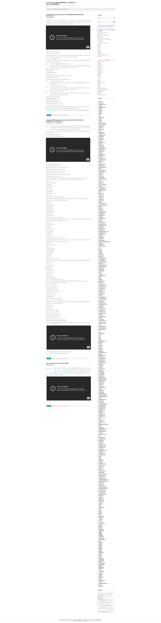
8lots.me (100, 119)
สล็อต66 (99, 56)
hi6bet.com (101, 238)
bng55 (100, 168)
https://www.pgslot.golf (102, 43)
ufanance (100, 469)
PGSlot (48, 9)
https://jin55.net (101, 65)
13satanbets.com (102, 104)
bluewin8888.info (102, 167)
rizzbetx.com (101, 383)
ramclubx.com (101, 376)
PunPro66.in (101, 365)
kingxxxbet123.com (103, 262)
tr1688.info (101, 451)
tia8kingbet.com (102, 447)
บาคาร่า (99, 77)
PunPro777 (101, 367)
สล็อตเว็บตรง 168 (102, 562)
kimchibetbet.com (102, 260)
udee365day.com (102, 454)
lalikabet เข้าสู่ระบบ (79, 177)
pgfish (100, 339)
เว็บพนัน (100, 579)
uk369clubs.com (102, 475)
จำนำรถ (100, 510)
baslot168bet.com (102, 158)
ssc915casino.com (102, 434)
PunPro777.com (102, 368)
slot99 (98, 66)
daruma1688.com (102, 189)
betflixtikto (101, 161)
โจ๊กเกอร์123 (101, 586)
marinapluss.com (102, 289)
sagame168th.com (102, 393)
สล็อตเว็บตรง (55, 9)
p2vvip (100, 324)
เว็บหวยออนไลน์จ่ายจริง (103, 583)
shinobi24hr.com (102, 408)
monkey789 (101, 305)
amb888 (100, 143)
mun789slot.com (102, 311)
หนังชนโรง (99, 33)
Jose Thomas (55, 115)
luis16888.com (102, 281)
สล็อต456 (100, 543)
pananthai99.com (102, 326)
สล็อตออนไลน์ (101, 558)
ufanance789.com (102, 470)
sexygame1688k (102, 405)
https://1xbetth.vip (101, 82)
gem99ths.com (102, 228)
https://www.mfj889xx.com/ (104, 241)
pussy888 (99, 40)
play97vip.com (102, 357)
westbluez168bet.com (103, 487)
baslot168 (101, 156)
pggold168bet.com (102, 340)
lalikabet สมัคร (65, 75)
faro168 (100, 202)
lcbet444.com (102, 267)
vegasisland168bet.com (103, 479)
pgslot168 (101, 345)
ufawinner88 (101, 472)
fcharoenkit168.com (103, 203)
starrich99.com (102, 437)
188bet (100, 111)
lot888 (100, 276)
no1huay (100, 317)
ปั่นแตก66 (100, 526)
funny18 (100, 219)
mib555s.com (101, 301)
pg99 (98, 45)
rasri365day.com (102, 377)
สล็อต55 (100, 545)
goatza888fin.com (102, 232)
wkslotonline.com (102, 489)
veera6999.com (102, 478)
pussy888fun (101, 371)
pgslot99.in (101, 351)
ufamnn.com (101, 468)
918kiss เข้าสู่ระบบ (102, 124)
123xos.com (101, 102)
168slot (100, 108)
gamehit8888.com (102, 225)
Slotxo (100, 425)
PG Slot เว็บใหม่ (102, 333)
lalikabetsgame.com (50, 17)
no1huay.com (101, 319)
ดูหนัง (98, 49)
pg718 (100, 335)
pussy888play (102, 373)
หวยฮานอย (101, 573)
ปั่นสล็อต (100, 524)
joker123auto (101, 254)
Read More (49, 115)
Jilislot (100, 248)
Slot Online (101, 419)
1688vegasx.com (102, 107)
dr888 (100, 192)
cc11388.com (101, 181)
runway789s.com (102, 387)
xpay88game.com (102, 494)
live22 (98, 47)
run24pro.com (101, 386)
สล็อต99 (100, 554)
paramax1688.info (102, 329)
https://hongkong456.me (103, 55)
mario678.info (101, 294)
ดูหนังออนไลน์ (100, 37)
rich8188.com (101, 381)
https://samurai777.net (102, 88)
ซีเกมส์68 (100, 513)
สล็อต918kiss (101, 552)
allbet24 (99, 85)
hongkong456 (101, 240)
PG (99, 330)
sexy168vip (101, 400)
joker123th (101, 256)
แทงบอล (100, 584)
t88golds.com (101, 440)
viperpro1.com (102, 484)
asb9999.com (101, 145)
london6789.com (102, 275)
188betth (100, 113)
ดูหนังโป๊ (99, 81)
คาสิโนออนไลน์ (101, 507)
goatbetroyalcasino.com (103, 231)
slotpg (98, 80)
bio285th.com (101, 165)
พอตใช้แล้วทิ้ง (101, 530)
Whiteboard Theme (84, 621)
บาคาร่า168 (100, 41)
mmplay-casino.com (103, 304)
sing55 (98, 601)
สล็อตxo (100, 557)
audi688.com (101, 146)
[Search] (114, 18)
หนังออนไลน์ (101, 568)
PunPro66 (101, 364)
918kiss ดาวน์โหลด (102, 123)
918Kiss (100, 121)
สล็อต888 (99, 72)
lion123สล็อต (101, 269)
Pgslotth (100, 354)
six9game (101, 412)
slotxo (98, 79)
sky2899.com (101, 413)
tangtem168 (101, 441)
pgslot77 (99, 44)
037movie (101, 101)
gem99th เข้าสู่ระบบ (104, 594)
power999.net (102, 359)
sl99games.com (102, 415)
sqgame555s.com (102, 431)
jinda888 (100, 251)
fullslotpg (99, 46)
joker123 (99, 36)
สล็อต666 (100, 548)
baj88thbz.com (102, 154)
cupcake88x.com (102, 187)
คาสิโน (100, 505)
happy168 (101, 235)
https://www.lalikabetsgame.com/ (64, 368)
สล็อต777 (100, 549)
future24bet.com (102, 222)
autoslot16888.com (103, 148)
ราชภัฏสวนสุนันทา (102, 539)
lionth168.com (102, 270)
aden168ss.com (102, 135)
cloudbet (100, 186)
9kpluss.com (101, 129)
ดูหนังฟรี (99, 50)
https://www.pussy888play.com (104, 39)
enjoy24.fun (101, 197)
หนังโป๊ (100, 570)
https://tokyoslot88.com (102, 90)
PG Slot (100, 332)
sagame (100, 389)
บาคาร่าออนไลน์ (102, 523)
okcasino (111, 597)
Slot (99, 418)
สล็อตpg (100, 555)
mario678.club (102, 292)
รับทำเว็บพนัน (101, 538)
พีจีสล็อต (100, 532)
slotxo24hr (101, 427)
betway (100, 162)
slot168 (99, 64)
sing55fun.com (102, 409)
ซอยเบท (100, 511)
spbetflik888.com (102, 428)
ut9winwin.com (102, 476)
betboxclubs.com (102, 159)
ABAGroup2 (101, 132)
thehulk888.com (102, 446)
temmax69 (101, 443)
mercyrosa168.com (102, 298)
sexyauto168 (101, 402)
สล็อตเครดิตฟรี (60, 9)
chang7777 (101, 183)
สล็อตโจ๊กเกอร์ (101, 567)
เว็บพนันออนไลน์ (102, 580)
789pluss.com (102, 117)
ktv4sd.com (101, 263)
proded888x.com (102, 362)
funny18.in (101, 221)
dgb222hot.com (102, 190)
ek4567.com (101, 196)
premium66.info (102, 361)
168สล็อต (100, 110)
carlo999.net (101, 175)
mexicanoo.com (102, 300)
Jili (99, 247)
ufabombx (101, 459)
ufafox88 (100, 462)
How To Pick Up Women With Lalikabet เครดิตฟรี (57, 363)
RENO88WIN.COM (102, 378)
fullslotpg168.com (102, 218)
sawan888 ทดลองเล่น (103, 395)
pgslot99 (100, 349)
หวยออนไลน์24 (101, 571)
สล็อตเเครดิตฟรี (101, 564)
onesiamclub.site (102, 323)
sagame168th (101, 392)
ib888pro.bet (101, 244)
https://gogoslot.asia (102, 94)
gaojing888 (101, 227)
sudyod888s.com (102, 438)
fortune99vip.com (102, 212)
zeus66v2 (101, 503)
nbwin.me (101, 314)
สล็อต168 (65, 9)
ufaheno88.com (102, 463)
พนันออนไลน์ (101, 529)
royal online (101, 384)
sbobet (100, 397)
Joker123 (100, 253)
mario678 (101, 291)
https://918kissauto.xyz (102, 32)
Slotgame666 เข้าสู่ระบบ (103, 424)
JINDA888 (99, 73)
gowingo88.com (102, 234)
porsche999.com (102, 358)
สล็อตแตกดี (101, 565)
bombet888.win (102, 170)
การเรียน (100, 504)
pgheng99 (101, 342)
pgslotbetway (100, 91)
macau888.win (102, 288)
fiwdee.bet (101, 208)
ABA (100, 130)
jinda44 (99, 69)
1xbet (100, 114)
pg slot (99, 86)
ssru (99, 435)
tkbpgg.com (101, 449)
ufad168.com (101, 460)
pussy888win (101, 374)
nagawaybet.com (102, 313)
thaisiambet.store (102, 444)
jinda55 (109, 595)
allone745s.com (102, 142)
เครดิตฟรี (100, 576)
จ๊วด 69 (100, 508)
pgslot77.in (101, 348)
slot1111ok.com (102, 421)
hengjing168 (101, 237)
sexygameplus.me (102, 406)
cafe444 (100, 174)
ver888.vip (101, 482)
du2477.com (101, 193)
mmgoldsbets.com (102, 302)
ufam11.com (101, 466)
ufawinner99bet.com (103, 473)
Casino (100, 180)
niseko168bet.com (102, 316)
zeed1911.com (101, 501)
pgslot (98, 74)
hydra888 (101, 243)
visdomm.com (101, 485)
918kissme (101, 127)
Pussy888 (101, 370)
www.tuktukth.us (102, 492)
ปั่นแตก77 (100, 527)
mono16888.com (102, 308)
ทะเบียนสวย (101, 517)
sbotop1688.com (102, 399)
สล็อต (51, 9)
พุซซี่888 (99, 76)
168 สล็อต (100, 105)
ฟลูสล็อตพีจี (101, 535)
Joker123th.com (102, 257)
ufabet (100, 457)
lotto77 (100, 278)
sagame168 (101, 390)
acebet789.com (102, 133)
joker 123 (99, 87)
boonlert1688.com (102, 171)
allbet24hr (101, 140)
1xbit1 (100, 116)
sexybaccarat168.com (103, 403)
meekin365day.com (103, 297)
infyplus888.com (102, 246)
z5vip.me (100, 497)
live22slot (101, 273)
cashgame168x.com (103, 178)
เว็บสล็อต (100, 581)
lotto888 (100, 279)
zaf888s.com (101, 498)
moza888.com (102, 310)
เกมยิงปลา (100, 574)
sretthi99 (101, 433)
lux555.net (101, 282)
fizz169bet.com (102, 211)
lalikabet (54, 79)
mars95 (100, 295)
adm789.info (101, 136)
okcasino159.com (102, 320)
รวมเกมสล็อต (101, 536)
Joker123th (105, 597)
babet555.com (102, 149)
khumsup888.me (102, 259)
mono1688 (101, 307)
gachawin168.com (102, 224)
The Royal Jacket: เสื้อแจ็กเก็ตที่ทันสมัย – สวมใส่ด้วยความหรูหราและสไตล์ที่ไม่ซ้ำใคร (84, 620)
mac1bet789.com (102, 286)
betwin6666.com (102, 164)
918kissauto (101, 126)
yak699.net (101, 495)
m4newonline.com (102, 284)
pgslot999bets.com (103, 352)
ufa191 (100, 456)
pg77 (100, 336)
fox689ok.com (102, 213)
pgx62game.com (102, 355)
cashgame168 (101, 177)
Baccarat (100, 152)
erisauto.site (101, 200)
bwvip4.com (101, 173)
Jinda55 (100, 250)
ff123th (100, 206)
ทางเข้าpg (100, 519)
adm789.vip (101, 139)
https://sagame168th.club (103, 35)
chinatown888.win (102, 184)
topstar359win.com (103, 450)
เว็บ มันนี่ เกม (101, 577)
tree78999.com (102, 453)
